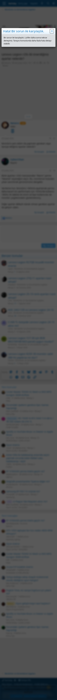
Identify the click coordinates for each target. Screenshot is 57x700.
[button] (52, 31)
